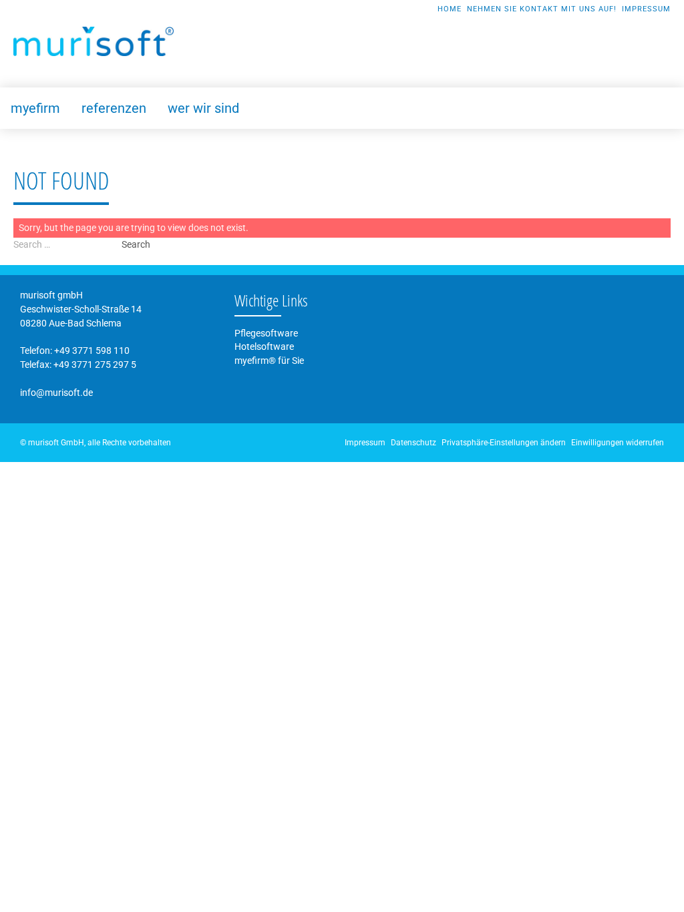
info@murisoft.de (56, 392)
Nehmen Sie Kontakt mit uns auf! (542, 9)
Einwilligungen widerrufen (617, 442)
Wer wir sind (203, 108)
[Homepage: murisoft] (93, 41)
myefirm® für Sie (269, 360)
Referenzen (113, 108)
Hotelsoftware (264, 346)
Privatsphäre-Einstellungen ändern (504, 442)
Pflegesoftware (266, 333)
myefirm (35, 108)
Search (136, 244)
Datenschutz (413, 442)
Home (450, 9)
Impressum (646, 9)
